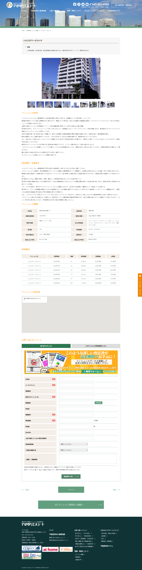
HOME (24, 11)
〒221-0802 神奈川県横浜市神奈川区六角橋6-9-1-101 (34, 531)
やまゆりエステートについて (94, 11)
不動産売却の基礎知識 (38, 11)
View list (71, 490)
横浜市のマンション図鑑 (32, 30)
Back (27, 490)
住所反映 (98, 402)
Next (114, 490)
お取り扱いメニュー (56, 11)
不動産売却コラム (114, 11)
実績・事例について (74, 11)
